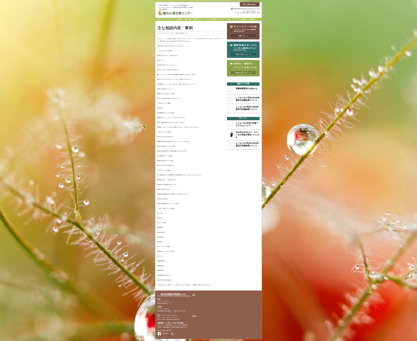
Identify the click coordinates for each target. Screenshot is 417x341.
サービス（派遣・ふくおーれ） (215, 19)
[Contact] (250, 6)
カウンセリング (168, 19)
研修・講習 (188, 19)
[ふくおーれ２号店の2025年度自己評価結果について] (231, 101)
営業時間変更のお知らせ (246, 88)
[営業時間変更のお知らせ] (231, 92)
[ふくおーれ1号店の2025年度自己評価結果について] (231, 110)
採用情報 (243, 19)
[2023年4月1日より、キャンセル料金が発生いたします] (231, 135)
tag (232, 156)
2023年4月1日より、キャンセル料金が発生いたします (247, 134)
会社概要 (178, 19)
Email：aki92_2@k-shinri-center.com (168, 319)
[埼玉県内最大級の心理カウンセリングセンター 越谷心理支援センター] (208, 14)
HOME (159, 19)
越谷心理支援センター (182, 33)
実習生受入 (252, 19)
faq (229, 155)
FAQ (229, 19)
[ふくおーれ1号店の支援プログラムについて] (231, 126)
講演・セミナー (198, 19)
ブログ (235, 19)
